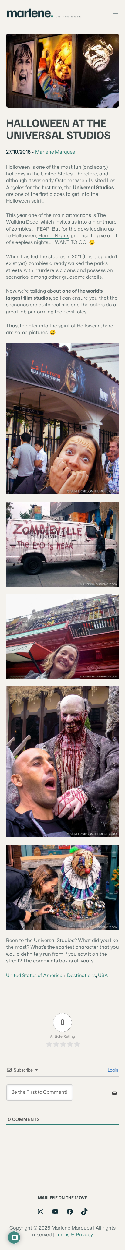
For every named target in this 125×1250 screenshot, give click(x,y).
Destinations (81, 975)
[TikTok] (84, 1211)
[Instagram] (40, 1211)
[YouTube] (55, 1211)
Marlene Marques (55, 152)
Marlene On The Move (62, 1197)
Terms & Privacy (74, 1234)
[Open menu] (115, 12)
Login (112, 1070)
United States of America (34, 975)
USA (103, 975)
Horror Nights (53, 235)
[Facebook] (69, 1211)
